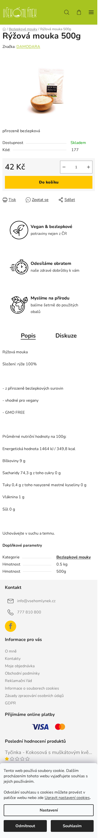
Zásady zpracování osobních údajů (34, 695)
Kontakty (13, 658)
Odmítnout (25, 826)
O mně (11, 651)
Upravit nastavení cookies (67, 797)
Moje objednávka (20, 666)
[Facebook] (10, 626)
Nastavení (49, 810)
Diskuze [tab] (66, 336)
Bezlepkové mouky (73, 557)
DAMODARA (28, 46)
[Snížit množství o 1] (64, 167)
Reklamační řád (18, 680)
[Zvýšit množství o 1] (88, 167)
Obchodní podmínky (22, 673)
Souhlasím (72, 826)
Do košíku (49, 182)
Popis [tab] (28, 336)
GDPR (10, 703)
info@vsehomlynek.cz (36, 601)
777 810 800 (29, 612)
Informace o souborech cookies (32, 688)
